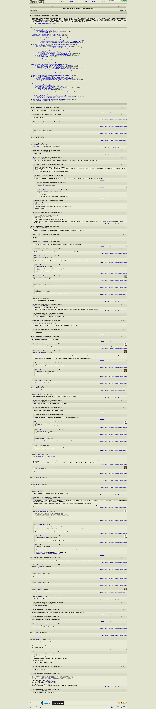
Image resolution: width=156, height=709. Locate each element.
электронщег (69, 78)
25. (32, 497)
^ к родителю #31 (111, 360)
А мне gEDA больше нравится (38, 76)
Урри (71, 53)
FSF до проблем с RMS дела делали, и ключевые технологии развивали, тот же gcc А (53, 37)
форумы (36, 6)
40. (33, 350)
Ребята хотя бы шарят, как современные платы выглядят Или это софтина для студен (48, 83)
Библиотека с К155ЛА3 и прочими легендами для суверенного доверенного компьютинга (51, 65)
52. (32, 623)
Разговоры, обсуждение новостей (39, 11)
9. (32, 241)
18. (32, 490)
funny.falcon (41, 45)
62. (38, 189)
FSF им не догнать (38, 36)
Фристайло (70, 65)
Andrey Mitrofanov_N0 (83, 40)
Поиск (101, 1)
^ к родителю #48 (111, 317)
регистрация (118, 0)
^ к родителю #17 (111, 404)
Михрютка (67, 95)
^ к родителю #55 (111, 376)
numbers (55, 62)
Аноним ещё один (48, 84)
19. (30, 557)
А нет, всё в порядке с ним (42, 97)
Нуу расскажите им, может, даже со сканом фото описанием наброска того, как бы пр (51, 59)
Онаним (49, 97)
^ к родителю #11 (111, 262)
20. (33, 297)
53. (35, 290)
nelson (66, 91)
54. (35, 535)
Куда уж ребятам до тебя (39, 84)
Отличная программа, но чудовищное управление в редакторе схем (45, 58)
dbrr (67, 77)
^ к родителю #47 (111, 273)
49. (30, 630)
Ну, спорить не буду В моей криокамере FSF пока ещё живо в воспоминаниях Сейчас (58, 38)
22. (32, 114)
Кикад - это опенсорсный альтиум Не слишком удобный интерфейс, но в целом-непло (48, 91)
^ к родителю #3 (111, 154)
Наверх (116, 112)
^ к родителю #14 (111, 172)
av (67, 71)
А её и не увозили (43, 50)
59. (35, 369)
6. (30, 386)
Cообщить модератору (122, 112)
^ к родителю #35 (111, 533)
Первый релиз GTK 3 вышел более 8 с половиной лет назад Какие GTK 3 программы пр (56, 48)
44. (30, 616)
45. (34, 128)
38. (32, 580)
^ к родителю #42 (111, 198)
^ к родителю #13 (111, 287)
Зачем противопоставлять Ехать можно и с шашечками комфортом (52, 54)
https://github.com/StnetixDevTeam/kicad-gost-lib (44, 448)
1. (30, 107)
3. (30, 143)
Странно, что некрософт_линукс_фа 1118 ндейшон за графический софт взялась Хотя (48, 75)
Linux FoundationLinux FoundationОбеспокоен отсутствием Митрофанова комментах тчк (48, 95)
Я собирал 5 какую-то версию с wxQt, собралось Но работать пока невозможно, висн (50, 55)
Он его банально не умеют (42, 88)
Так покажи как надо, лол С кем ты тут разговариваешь (45, 86)
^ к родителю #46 (111, 294)
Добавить (113, 707)
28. (32, 320)
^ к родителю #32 (111, 133)
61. (35, 264)
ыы (57, 52)
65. (32, 651)
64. (33, 212)
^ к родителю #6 (111, 397)
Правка (106, 112)
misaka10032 (67, 60)
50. (30, 637)
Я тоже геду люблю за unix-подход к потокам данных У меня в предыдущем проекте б (51, 78)
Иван (62, 29)
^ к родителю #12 (111, 494)
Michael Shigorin (70, 59)
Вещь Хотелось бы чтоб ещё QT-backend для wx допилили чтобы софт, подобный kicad (48, 44)
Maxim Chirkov (123, 706)
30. (34, 414)
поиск (64, 6)
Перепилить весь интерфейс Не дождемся (45, 62)
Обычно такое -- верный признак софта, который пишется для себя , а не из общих (52, 79)
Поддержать (118, 707)
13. (33, 275)
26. (33, 400)
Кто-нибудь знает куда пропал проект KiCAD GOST (41, 100)
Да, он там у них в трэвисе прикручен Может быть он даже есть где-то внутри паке (57, 61)
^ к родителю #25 (111, 520)
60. (33, 466)
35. (33, 510)
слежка (105, 6)
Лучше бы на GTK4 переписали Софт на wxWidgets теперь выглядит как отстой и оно (51, 46)
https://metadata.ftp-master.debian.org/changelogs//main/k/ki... (44, 681)
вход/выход (91, 6)
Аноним (45, 30)
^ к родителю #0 (111, 112)
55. (34, 362)
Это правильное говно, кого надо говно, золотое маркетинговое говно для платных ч (55, 41)
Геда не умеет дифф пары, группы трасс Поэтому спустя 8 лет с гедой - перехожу (50, 77)
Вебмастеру (124, 707)
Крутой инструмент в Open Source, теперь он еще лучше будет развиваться (46, 29)
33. (30, 609)
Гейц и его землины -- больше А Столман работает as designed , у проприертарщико (62, 40)
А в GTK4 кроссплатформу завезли (44, 49)
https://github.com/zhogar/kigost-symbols (42, 449)
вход (115, 0)
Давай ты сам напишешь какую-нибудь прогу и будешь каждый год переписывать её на (53, 47)
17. (32, 393)
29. (33, 407)
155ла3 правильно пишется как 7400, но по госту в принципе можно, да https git (52, 71)
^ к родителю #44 (111, 628)
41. (32, 588)
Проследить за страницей (35, 707)
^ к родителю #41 (111, 599)
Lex (70, 51)
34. (34, 421)
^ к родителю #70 (111, 606)
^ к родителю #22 (111, 126)
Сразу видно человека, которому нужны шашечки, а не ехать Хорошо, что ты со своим (53, 53)
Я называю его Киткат (39, 30)
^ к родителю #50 (111, 663)
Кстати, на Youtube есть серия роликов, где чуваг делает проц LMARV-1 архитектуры (55, 68)
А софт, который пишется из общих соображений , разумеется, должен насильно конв (56, 80)
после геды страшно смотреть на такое (39, 94)
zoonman (75, 61)
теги (103, 1)
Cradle (39, 625)
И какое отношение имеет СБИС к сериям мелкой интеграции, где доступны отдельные (58, 70)
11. (33, 248)
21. (32, 564)
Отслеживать (124, 13)
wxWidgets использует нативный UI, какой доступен (46, 52)
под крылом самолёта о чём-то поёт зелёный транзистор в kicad (44, 34)
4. (30, 226)
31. (32, 343)
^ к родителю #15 (111, 180)
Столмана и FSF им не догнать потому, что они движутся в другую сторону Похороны (53, 42)
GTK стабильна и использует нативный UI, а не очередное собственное (55, 51)
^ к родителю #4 (111, 246)
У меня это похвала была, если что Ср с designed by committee (54, 81)
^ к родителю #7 (111, 223)
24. (32, 571)
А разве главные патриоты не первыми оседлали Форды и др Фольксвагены (51, 66)
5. (30, 336)
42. (36, 182)
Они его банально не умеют (45, 89)
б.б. (57, 34)
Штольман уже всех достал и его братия (52, 39)
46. (34, 282)
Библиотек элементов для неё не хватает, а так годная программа (44, 64)
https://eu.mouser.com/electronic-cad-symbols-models (44, 456)
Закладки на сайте (34, 706)
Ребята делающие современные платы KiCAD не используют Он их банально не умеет (51, 87)
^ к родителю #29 (111, 419)
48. (33, 304)
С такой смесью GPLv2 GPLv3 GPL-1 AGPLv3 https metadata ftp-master (45, 99)
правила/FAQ (50, 6)
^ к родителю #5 (111, 348)
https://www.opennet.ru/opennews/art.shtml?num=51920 (48, 23)
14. (33, 157)
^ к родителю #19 (111, 569)
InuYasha (67, 44)
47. (34, 255)
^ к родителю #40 (111, 367)
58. (35, 544)
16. (35, 175)
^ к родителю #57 (111, 473)
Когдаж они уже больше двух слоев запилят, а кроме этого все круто (45, 92)
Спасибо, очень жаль (41, 56)
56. (33, 444)
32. (33, 121)
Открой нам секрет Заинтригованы (41, 85)
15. (34, 164)
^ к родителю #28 (111, 334)
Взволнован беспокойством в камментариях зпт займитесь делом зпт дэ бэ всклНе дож (51, 96)
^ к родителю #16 (111, 187)
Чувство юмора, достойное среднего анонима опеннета (47, 31)
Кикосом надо (42, 32)
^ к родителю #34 (111, 434)
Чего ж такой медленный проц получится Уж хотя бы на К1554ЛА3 (49, 67)
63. (34, 200)
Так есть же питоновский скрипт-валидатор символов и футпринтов (52, 60)
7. (32, 150)
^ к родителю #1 (111, 119)
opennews (38, 17)
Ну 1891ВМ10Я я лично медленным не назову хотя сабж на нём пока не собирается (55, 69)
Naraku (68, 46)
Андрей (74, 48)
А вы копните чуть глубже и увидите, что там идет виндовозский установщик (51, 73)
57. (32, 453)
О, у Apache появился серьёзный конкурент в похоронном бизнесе (44, 35)
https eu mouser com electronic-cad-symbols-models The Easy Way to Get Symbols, (50, 72)
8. (32, 234)
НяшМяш (53, 49)
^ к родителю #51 (111, 542)
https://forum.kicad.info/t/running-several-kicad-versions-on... (48, 553)
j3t (60, 39)
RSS (119, 6)
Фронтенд (37, 45)
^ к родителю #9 (111, 253)
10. (30, 475)
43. (33, 378)
